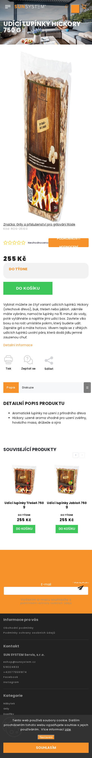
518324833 (11, 667)
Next (83, 455)
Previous (76, 455)
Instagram (11, 682)
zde (68, 729)
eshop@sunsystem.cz (19, 662)
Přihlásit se (81, 587)
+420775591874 (15, 672)
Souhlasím (46, 747)
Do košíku (28, 288)
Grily (6, 708)
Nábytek (9, 703)
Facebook (10, 677)
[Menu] (7, 5)
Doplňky (8, 714)
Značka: (39, 224)
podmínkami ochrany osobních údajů (46, 603)
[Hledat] (66, 7)
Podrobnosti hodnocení (68, 242)
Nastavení (46, 737)
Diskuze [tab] (28, 387)
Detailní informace (18, 345)
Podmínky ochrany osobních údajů (29, 632)
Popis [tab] (11, 387)
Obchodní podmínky (18, 628)
